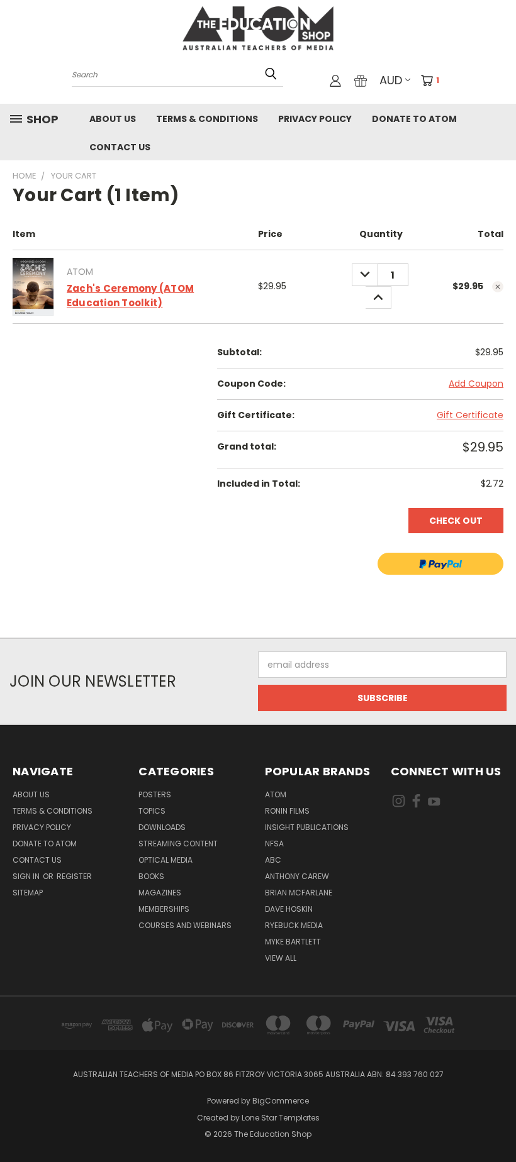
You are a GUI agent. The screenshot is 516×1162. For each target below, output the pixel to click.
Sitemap (28, 892)
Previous (496, 1122)
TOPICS (151, 810)
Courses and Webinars (185, 925)
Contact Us (119, 147)
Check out (456, 520)
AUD (390, 80)
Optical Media (165, 860)
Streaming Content (178, 843)
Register (74, 876)
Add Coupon (476, 383)
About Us (112, 119)
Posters (154, 794)
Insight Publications (307, 827)
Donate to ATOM (414, 119)
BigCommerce (280, 1100)
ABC (273, 860)
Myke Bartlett (293, 941)
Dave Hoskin (289, 909)
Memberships (163, 909)
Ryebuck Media (294, 925)
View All (280, 958)
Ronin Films (287, 810)
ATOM (275, 794)
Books (151, 876)
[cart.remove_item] (497, 286)
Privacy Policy (315, 119)
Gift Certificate (470, 415)
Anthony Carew (297, 876)
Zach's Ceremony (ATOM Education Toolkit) (130, 295)
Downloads (162, 827)
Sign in (27, 876)
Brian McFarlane (298, 892)
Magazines (159, 892)
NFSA (274, 843)
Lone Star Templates (281, 1117)
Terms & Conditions (207, 119)
